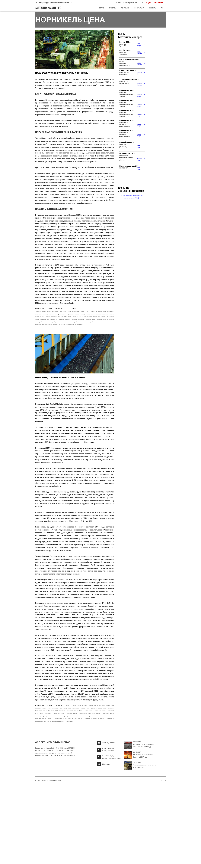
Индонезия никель (41, 314)
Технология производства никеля (63, 324)
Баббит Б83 (124, 42)
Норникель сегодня (77, 319)
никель (82, 314)
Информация (139, 8)
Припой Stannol (126, 142)
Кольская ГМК (53, 314)
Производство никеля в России (103, 321)
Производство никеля (83, 321)
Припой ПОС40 (125, 100)
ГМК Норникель (108, 311)
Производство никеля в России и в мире (60, 377)
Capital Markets (82, 309)
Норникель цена (90, 319)
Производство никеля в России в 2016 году (61, 73)
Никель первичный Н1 (129, 166)
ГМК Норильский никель (94, 311)
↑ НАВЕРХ (162, 780)
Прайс (101, 8)
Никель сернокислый (128, 59)
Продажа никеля (47, 321)
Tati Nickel (62, 311)
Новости (67, 309)
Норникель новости (64, 319)
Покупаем (125, 8)
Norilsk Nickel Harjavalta (50, 311)
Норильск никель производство (82, 316)
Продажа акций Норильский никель (102, 716)
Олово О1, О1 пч (126, 153)
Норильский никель (99, 316)
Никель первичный (102, 314)
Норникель (53, 319)
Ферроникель (79, 324)
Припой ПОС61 (125, 110)
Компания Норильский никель (69, 314)
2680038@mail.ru (130, 3)
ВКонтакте (106, 764)
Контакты (152, 8)
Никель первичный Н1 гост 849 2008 (58, 316)
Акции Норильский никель (76, 311)
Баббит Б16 (124, 50)
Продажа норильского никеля (64, 321)
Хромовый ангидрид (128, 80)
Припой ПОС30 (125, 91)
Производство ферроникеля (43, 324)
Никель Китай (90, 314)
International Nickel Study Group (99, 309)
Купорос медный (127, 70)
